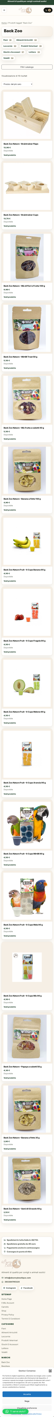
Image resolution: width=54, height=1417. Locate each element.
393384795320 (12, 1282)
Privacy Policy (8, 1314)
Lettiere (5, 1348)
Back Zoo (6, 1362)
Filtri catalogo (27, 67)
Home (4, 23)
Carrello (5, 1307)
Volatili (4, 1352)
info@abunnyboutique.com (18, 1278)
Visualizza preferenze (27, 1408)
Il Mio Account (8, 1303)
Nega (27, 1401)
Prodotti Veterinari (10, 1340)
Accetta (27, 1394)
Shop (4, 1311)
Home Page (7, 1299)
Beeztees (6, 1366)
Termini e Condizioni (11, 1318)
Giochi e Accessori (10, 1344)
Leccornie (6, 1336)
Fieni (4, 1328)
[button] (50, 1370)
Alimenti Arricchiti (9, 1332)
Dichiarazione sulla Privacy (32, 1414)
